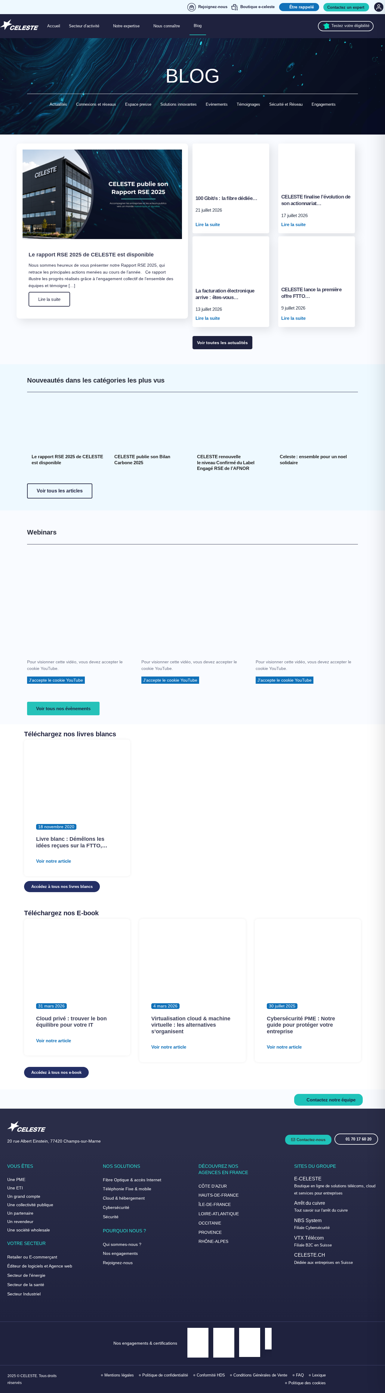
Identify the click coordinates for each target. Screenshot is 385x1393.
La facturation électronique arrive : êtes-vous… (225, 294)
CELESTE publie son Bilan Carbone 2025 (142, 459)
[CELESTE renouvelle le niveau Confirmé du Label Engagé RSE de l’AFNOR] (234, 425)
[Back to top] (373, 1368)
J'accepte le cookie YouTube (56, 680)
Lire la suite (49, 299)
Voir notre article (53, 861)
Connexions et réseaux (96, 104)
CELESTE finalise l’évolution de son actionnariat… (315, 200)
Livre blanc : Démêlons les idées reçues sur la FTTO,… (71, 842)
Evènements (217, 104)
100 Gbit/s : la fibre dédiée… (226, 198)
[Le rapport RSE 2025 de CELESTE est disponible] (68, 425)
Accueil (53, 26)
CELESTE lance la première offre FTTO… (311, 293)
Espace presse (138, 104)
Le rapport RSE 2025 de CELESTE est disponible (91, 255)
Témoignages (248, 104)
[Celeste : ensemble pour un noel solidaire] (316, 425)
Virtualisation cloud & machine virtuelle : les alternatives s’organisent (190, 1025)
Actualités (58, 104)
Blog (198, 25)
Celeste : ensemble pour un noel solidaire (314, 459)
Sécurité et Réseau (286, 104)
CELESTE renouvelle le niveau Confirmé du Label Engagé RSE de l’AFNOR (226, 462)
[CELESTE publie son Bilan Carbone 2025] (151, 425)
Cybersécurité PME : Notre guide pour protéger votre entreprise (301, 1025)
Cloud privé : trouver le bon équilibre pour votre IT (71, 1022)
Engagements (324, 104)
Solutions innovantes (178, 104)
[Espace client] (378, 7)
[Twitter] (359, 1379)
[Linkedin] (345, 1379)
